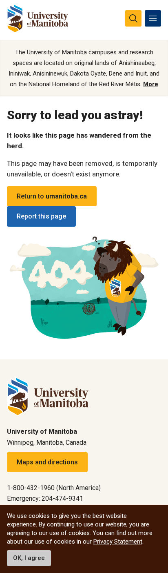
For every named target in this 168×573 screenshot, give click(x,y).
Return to (52, 196)
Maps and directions (47, 462)
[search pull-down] (133, 18)
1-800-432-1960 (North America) (54, 488)
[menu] (153, 18)
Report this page (41, 216)
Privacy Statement (117, 541)
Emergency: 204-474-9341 (45, 498)
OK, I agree (29, 558)
